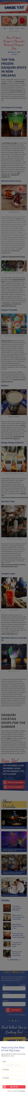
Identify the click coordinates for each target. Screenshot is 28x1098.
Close (27, 1040)
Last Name (5, 1078)
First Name (5, 1069)
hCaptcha (22, 1091)
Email (4, 1061)
